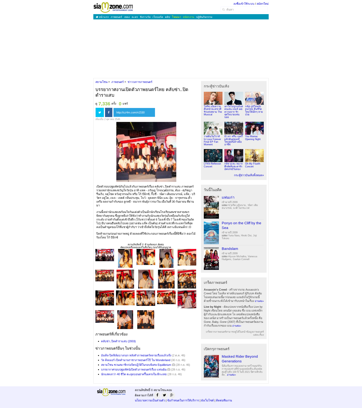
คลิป (167, 16)
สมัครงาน (188, 16)
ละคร (135, 16)
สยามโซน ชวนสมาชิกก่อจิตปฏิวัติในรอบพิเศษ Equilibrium (136, 364)
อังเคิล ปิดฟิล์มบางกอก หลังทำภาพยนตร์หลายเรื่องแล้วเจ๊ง (136, 355)
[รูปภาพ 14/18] (166, 297)
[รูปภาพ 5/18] (187, 257)
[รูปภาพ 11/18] (104, 297)
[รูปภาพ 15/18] (187, 299)
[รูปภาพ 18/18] (145, 319)
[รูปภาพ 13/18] (146, 297)
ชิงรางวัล (145, 16)
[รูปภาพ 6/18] (104, 275)
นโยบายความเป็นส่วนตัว (150, 400)
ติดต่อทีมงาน (224, 400)
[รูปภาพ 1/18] (104, 254)
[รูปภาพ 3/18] (146, 256)
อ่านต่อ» (259, 301)
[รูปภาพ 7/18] (125, 278)
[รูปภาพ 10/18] (187, 278)
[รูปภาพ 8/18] (145, 278)
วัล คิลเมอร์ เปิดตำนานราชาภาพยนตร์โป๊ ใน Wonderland (135, 360)
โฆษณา (176, 16)
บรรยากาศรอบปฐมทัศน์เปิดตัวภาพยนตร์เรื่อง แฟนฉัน (133, 369)
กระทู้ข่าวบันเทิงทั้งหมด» (249, 175)
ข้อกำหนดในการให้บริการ (183, 400)
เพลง (127, 16)
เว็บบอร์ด (158, 16)
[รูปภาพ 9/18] (166, 278)
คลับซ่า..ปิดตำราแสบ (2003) (118, 341)
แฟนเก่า (228, 197)
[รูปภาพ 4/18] (166, 258)
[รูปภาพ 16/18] (104, 316)
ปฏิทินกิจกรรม (204, 16)
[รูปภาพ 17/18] (125, 319)
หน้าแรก (103, 16)
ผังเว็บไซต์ (207, 400)
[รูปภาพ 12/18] (125, 297)
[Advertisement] (181, 48)
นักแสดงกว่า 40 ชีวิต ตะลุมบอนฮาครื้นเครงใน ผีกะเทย (134, 374)
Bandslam (230, 249)
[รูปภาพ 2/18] (125, 258)
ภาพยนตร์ (116, 16)
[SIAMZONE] (113, 7)
